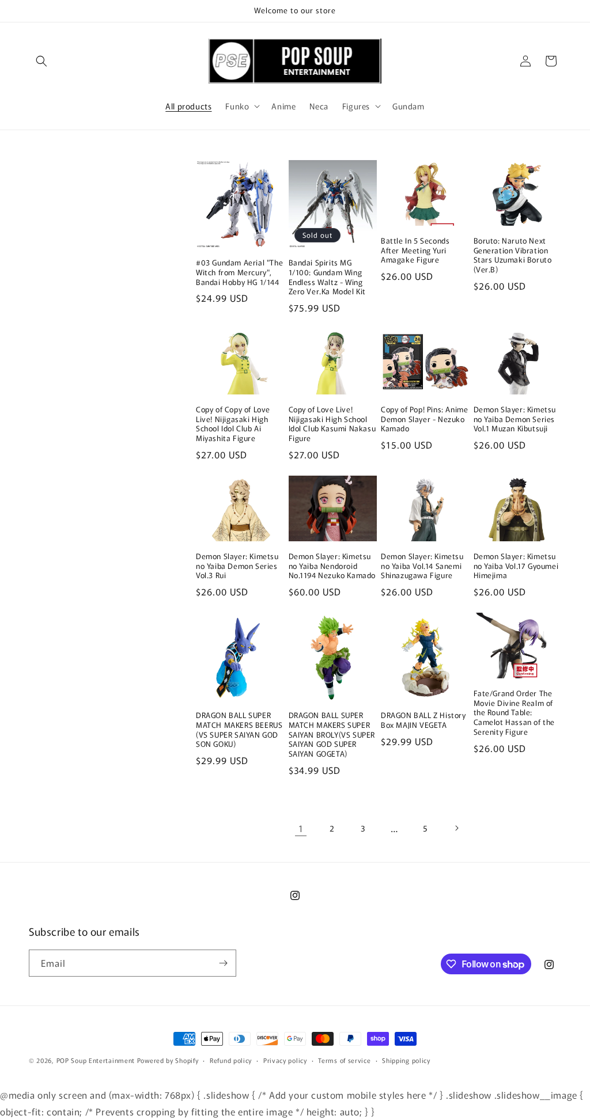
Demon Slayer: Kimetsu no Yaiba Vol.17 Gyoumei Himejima (516, 566)
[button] (41, 61)
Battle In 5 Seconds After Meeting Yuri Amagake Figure (415, 250)
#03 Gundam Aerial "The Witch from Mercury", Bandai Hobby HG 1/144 (239, 272)
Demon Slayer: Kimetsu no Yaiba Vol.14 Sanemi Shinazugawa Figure (422, 566)
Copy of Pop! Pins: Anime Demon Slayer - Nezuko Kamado (424, 419)
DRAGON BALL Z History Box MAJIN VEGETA (423, 720)
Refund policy (231, 1060)
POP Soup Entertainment (95, 1060)
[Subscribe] (223, 963)
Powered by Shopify (168, 1060)
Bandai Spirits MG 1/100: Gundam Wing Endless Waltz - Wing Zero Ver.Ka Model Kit (327, 277)
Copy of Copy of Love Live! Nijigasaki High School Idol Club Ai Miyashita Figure (233, 424)
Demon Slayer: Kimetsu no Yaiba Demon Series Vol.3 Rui (237, 566)
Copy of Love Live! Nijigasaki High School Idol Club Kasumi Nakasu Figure (332, 424)
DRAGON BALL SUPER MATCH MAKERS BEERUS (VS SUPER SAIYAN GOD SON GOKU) (239, 730)
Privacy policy (285, 1060)
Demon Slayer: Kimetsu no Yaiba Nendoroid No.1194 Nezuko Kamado (332, 566)
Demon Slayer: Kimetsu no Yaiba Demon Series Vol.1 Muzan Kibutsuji (515, 419)
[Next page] (456, 828)
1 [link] (301, 828)
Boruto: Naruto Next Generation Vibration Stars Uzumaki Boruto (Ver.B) (513, 255)
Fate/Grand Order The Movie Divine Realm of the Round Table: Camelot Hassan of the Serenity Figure (514, 713)
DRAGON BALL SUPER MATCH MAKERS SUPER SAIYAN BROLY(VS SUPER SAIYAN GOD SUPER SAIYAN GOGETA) (332, 735)
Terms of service (344, 1060)
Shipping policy (406, 1060)
